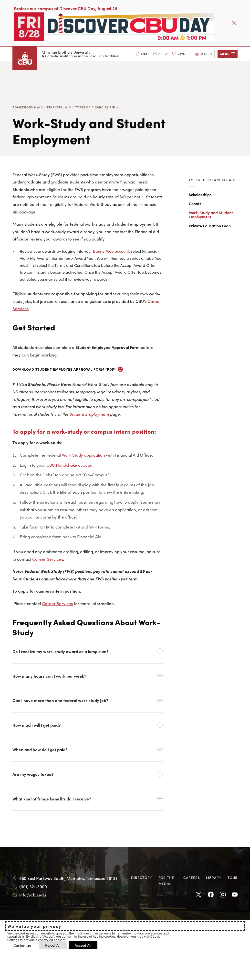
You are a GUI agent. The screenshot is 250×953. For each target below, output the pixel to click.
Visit (145, 53)
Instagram (223, 895)
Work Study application (83, 455)
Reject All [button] (53, 945)
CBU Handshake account (70, 465)
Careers (191, 877)
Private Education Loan (210, 225)
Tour (233, 877)
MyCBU (206, 54)
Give (181, 53)
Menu (224, 54)
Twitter (199, 895)
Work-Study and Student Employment (211, 214)
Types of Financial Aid (95, 107)
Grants (195, 203)
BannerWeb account (111, 251)
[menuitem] (142, 54)
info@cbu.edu (32, 895)
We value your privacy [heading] (34, 926)
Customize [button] (22, 945)
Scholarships (200, 194)
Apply (163, 53)
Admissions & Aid (27, 107)
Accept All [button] (83, 945)
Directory (141, 877)
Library (213, 877)
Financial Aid (59, 107)
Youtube (235, 895)
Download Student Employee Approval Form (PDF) (64, 369)
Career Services (47, 559)
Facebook (211, 895)
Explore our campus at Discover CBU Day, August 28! (66, 8)
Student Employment (89, 414)
